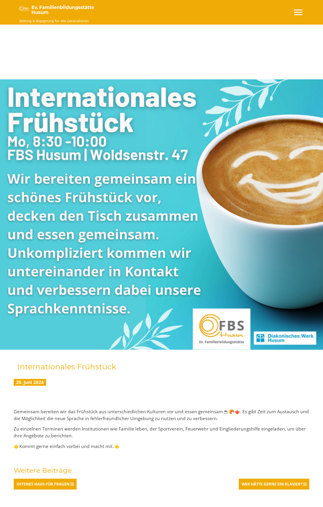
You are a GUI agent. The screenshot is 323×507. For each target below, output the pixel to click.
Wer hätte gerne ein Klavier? (272, 484)
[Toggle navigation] (298, 12)
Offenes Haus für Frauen (43, 484)
